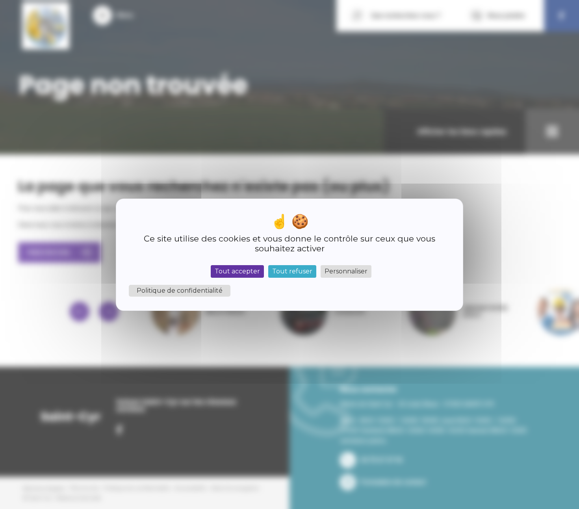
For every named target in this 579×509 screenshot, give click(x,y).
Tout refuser (292, 271)
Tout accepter (237, 271)
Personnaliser (346, 271)
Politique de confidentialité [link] (180, 290)
